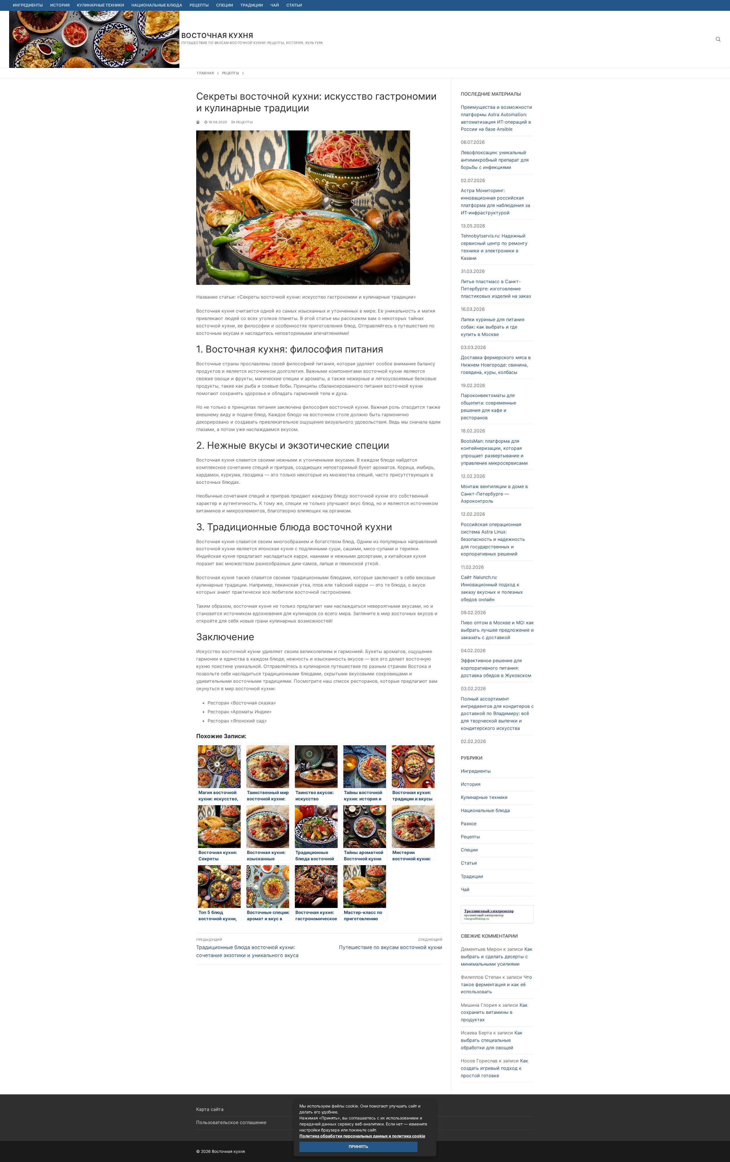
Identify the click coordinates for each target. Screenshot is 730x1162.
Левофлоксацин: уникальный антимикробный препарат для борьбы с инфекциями (495, 160)
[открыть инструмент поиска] (718, 39)
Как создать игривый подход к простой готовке (494, 1068)
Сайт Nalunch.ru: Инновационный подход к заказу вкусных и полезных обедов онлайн (492, 588)
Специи (469, 850)
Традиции (472, 876)
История (470, 784)
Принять (358, 1146)
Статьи (469, 863)
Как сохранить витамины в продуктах (494, 1012)
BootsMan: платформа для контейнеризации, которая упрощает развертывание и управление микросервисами (494, 452)
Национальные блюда (485, 810)
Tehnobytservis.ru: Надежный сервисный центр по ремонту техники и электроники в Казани (494, 247)
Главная (205, 73)
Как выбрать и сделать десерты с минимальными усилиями (496, 956)
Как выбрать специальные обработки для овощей (491, 1040)
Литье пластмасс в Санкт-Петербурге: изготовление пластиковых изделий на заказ (496, 289)
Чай (465, 889)
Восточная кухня (217, 35)
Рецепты (230, 73)
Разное (468, 823)
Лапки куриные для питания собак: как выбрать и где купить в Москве (492, 327)
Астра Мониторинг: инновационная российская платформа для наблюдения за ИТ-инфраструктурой (495, 202)
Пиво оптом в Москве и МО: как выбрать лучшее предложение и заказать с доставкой (497, 630)
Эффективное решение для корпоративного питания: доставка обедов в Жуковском (496, 668)
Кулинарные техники (484, 797)
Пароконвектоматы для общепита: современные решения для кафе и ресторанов (488, 406)
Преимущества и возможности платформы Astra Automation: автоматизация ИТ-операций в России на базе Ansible (496, 118)
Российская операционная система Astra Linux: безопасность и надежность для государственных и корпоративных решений (493, 539)
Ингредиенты (476, 771)
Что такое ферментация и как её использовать (496, 984)
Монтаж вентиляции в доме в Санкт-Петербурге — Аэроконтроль (494, 494)
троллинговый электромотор (484, 915)
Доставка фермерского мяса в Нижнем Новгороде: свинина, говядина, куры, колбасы (496, 365)
